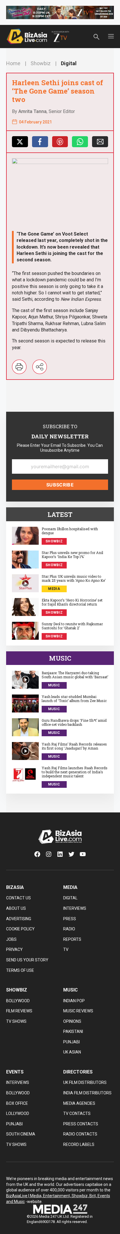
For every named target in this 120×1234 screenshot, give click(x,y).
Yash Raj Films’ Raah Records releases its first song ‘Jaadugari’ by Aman (74, 746)
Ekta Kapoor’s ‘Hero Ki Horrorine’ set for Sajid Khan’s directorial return (72, 602)
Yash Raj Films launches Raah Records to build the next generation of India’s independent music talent (74, 772)
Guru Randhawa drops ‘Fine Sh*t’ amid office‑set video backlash (74, 722)
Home (13, 63)
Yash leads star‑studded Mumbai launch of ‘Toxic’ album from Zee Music (74, 699)
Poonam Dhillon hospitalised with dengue (70, 531)
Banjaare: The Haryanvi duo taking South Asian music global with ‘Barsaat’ (75, 675)
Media (54, 589)
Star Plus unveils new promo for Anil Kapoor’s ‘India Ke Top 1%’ (72, 555)
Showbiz (41, 63)
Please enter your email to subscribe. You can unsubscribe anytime (60, 448)
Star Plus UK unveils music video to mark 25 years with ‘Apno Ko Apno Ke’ (73, 578)
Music (54, 685)
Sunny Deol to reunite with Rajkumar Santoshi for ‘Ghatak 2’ (72, 626)
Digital (69, 63)
